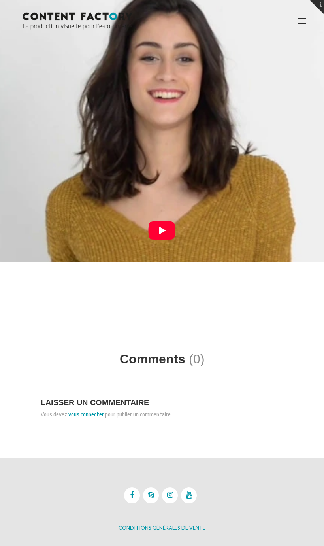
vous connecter (86, 414)
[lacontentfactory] (77, 21)
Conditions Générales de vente (162, 528)
